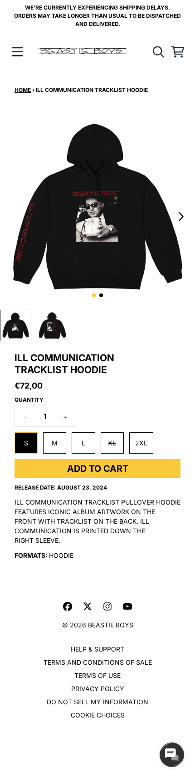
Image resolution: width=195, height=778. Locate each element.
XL (112, 443)
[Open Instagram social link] (107, 606)
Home (23, 89)
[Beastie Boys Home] (82, 51)
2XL (141, 443)
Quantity (29, 399)
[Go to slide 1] (94, 295)
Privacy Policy (97, 688)
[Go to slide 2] (101, 295)
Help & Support (97, 649)
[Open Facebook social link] (68, 606)
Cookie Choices (98, 715)
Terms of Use (97, 675)
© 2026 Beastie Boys (97, 625)
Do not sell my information (97, 702)
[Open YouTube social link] (127, 606)
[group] (15, 325)
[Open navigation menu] (17, 52)
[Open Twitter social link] (88, 606)
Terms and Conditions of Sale (98, 662)
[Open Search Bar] (157, 51)
